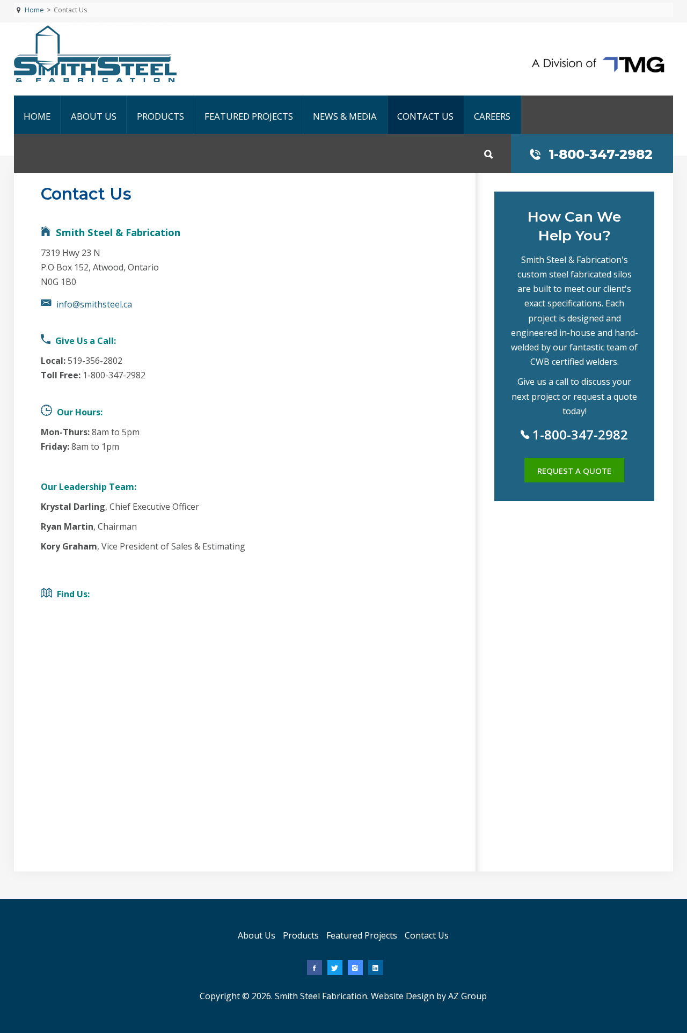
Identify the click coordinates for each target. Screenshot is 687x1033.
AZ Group (467, 996)
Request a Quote (574, 470)
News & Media (345, 116)
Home (37, 116)
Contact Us (425, 116)
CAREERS (492, 116)
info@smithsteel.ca (94, 304)
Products (160, 116)
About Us (93, 116)
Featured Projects (248, 116)
